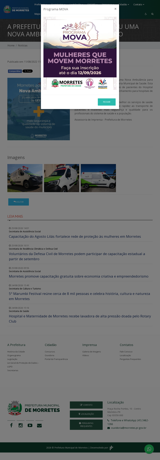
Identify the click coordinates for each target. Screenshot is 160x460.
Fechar (106, 101)
